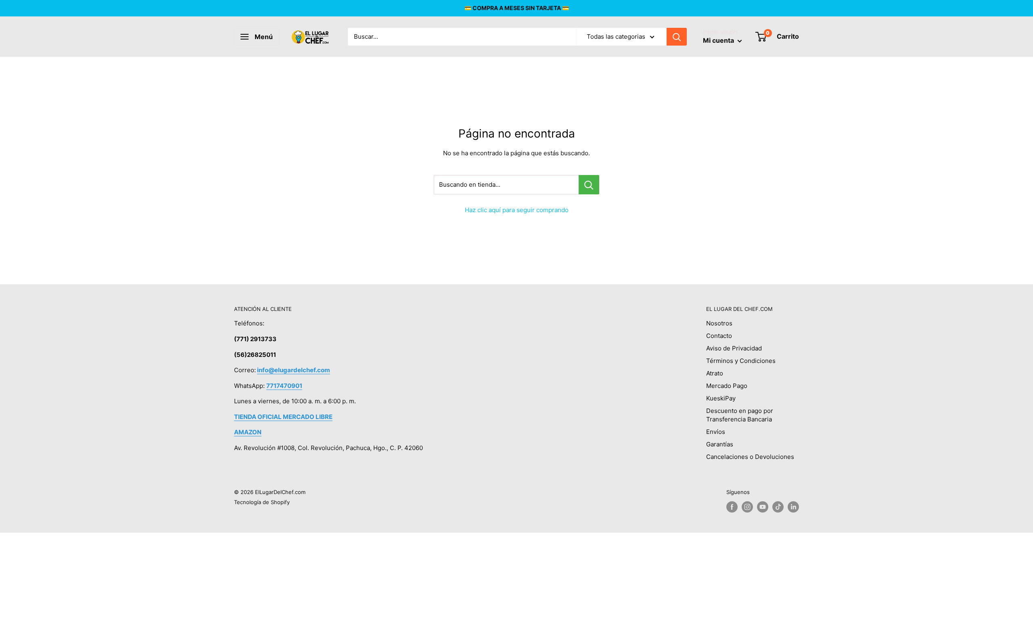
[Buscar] (677, 37)
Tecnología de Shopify (262, 502)
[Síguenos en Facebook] (732, 507)
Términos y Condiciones (741, 361)
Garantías (719, 444)
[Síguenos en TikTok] (778, 507)
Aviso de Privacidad (734, 348)
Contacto (719, 336)
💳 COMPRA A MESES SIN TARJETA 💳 (516, 7)
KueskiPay (721, 398)
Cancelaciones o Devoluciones (750, 457)
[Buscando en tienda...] (589, 184)
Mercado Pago (726, 386)
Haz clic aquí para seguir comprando (517, 210)
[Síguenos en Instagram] (747, 507)
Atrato (714, 373)
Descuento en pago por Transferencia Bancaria (739, 415)
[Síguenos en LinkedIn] (793, 507)
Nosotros (719, 323)
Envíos (715, 432)
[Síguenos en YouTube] (762, 507)
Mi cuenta (719, 40)
